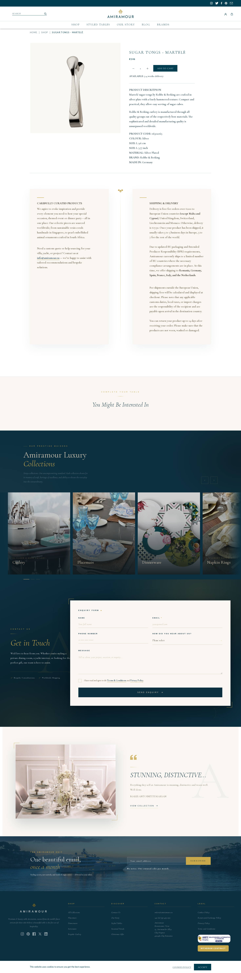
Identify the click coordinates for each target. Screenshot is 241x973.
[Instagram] (22, 934)
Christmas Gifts (117, 934)
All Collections (74, 912)
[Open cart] (232, 13)
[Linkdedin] (40, 934)
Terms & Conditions (116, 680)
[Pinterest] (28, 934)
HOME (33, 33)
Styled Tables (98, 24)
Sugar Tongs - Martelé (157, 52)
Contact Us (115, 912)
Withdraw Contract (213, 948)
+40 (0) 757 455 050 (162, 918)
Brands (163, 24)
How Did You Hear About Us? (172, 634)
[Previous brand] (204, 480)
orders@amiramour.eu (163, 912)
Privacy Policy (136, 680)
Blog (146, 24)
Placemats (72, 918)
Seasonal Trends (117, 929)
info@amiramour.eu (48, 258)
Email (156, 618)
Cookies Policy (204, 912)
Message (84, 650)
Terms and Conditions (206, 929)
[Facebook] (34, 934)
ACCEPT (202, 967)
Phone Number (88, 634)
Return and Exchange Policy (209, 918)
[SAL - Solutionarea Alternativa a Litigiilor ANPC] (214, 939)
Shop (75, 24)
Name (81, 618)
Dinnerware (73, 923)
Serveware (72, 929)
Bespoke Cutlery (74, 934)
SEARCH (16, 13)
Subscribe (198, 861)
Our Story (126, 24)
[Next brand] (214, 480)
